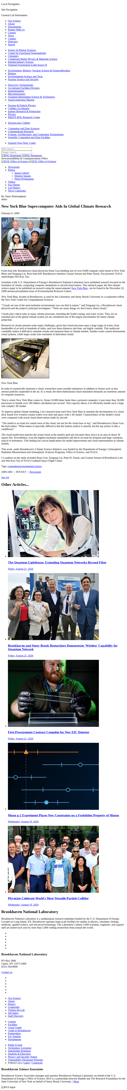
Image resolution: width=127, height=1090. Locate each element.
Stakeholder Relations (19, 1051)
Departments (14, 26)
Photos (11, 170)
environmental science (30, 466)
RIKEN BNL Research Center (24, 117)
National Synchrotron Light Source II (27, 65)
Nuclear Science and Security (23, 79)
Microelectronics (16, 94)
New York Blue (79, 288)
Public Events (15, 1045)
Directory (13, 41)
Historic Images (23, 176)
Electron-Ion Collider (19, 122)
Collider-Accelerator (18, 108)
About (11, 23)
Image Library (22, 173)
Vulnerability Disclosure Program (25, 1059)
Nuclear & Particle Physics (22, 105)
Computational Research (21, 131)
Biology (12, 73)
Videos (11, 181)
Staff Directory (15, 1016)
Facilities (12, 1024)
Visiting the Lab (16, 1010)
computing (13, 466)
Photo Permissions (24, 178)
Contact (12, 38)
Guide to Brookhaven (19, 1030)
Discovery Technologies (20, 85)
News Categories (17, 190)
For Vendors (14, 1036)
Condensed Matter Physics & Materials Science (32, 59)
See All (5, 477)
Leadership (14, 1007)
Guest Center (15, 1027)
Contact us (6, 972)
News (11, 35)
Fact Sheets (14, 184)
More (76, 1081)
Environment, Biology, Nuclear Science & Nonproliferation (39, 70)
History (12, 1004)
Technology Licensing (19, 1048)
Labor (26, 1062)
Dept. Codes (29, 143)
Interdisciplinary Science (21, 62)
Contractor (37, 1062)
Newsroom (14, 167)
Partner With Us (16, 29)
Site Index (13, 1013)
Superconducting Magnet (21, 99)
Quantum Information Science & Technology (31, 96)
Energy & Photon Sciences (22, 50)
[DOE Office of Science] (28, 161)
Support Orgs (15, 143)
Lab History (14, 187)
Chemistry (13, 56)
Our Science (14, 20)
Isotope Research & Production (24, 111)
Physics (12, 114)
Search (11, 44)
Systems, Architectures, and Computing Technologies (36, 134)
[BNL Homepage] (21, 155)
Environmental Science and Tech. (25, 76)
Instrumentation (16, 91)
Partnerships (14, 1033)
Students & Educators (19, 1053)
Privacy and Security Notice (22, 1056)
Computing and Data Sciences (24, 128)
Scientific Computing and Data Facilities (29, 137)
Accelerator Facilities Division (24, 88)
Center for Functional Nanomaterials (27, 53)
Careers (12, 32)
